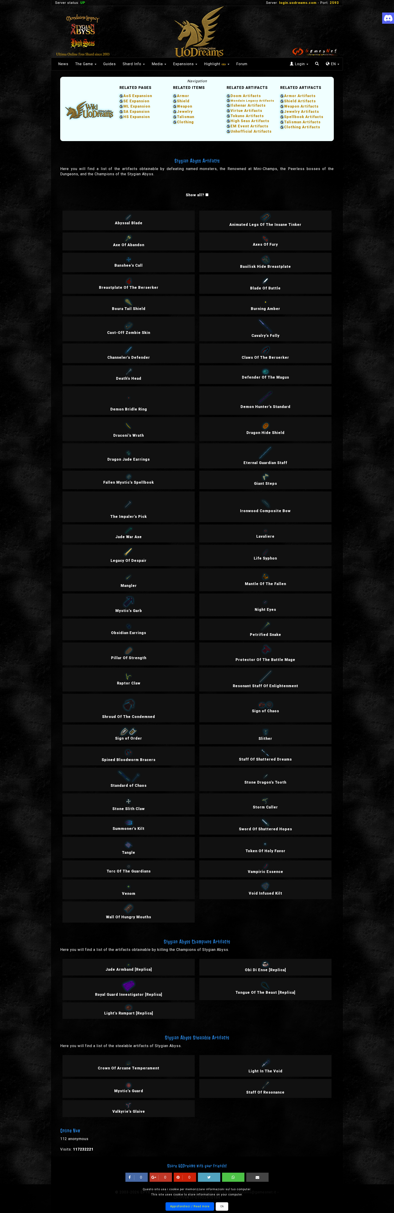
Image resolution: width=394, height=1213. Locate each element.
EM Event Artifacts (249, 126)
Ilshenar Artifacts (248, 105)
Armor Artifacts (300, 96)
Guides (109, 64)
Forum (241, 64)
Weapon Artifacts (301, 106)
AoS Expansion (137, 96)
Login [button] (300, 64)
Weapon (184, 106)
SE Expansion (136, 101)
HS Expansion (136, 117)
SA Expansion (136, 111)
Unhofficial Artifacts (251, 131)
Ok (222, 1206)
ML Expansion (136, 106)
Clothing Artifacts (302, 127)
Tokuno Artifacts (247, 116)
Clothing (185, 122)
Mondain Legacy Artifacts (252, 100)
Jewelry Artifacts (301, 111)
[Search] (317, 64)
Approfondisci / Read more (190, 1206)
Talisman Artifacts (302, 122)
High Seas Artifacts (250, 121)
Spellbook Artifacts (303, 117)
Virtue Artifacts (246, 110)
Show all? (195, 195)
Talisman (185, 117)
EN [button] (333, 64)
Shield (183, 101)
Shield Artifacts (300, 101)
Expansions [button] (184, 64)
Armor (183, 96)
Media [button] (158, 64)
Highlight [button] (212, 64)
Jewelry (185, 111)
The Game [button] (84, 64)
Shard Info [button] (133, 64)
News (63, 64)
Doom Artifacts (246, 96)
